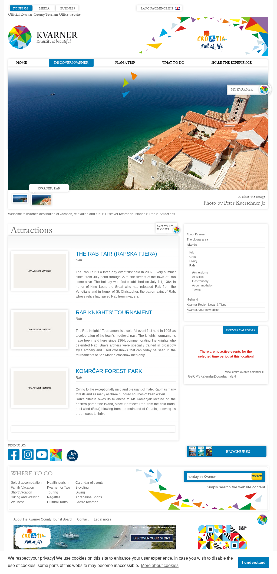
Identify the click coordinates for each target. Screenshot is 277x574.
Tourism (20, 8)
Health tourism (57, 483)
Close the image (253, 197)
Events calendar (241, 330)
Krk (191, 252)
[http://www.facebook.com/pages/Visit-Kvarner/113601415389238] (15, 451)
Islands (140, 214)
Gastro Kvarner (86, 502)
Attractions (200, 272)
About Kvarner (196, 234)
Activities (198, 276)
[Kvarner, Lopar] (21, 204)
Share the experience (231, 63)
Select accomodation (26, 483)
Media (44, 8)
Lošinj (193, 261)
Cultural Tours (57, 502)
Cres (192, 256)
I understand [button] (254, 562)
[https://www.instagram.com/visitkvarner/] (29, 451)
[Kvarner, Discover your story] (95, 548)
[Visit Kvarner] (57, 452)
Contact (82, 519)
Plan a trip (125, 63)
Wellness (17, 502)
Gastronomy (200, 281)
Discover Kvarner (71, 63)
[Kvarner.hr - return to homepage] (43, 37)
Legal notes (102, 519)
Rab (152, 214)
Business (67, 8)
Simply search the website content (236, 487)
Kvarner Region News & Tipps (206, 304)
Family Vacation (22, 487)
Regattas (53, 497)
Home (21, 63)
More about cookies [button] (160, 565)
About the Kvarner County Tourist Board (43, 519)
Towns (196, 289)
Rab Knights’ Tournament (114, 312)
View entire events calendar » (244, 371)
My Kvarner (242, 89)
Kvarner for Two (58, 487)
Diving (80, 492)
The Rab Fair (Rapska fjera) (116, 254)
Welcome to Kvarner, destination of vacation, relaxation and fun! (54, 214)
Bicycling (82, 487)
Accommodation (202, 285)
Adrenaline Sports (88, 497)
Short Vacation (21, 492)
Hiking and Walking (25, 497)
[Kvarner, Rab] (42, 202)
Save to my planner (165, 228)
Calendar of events (89, 483)
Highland (192, 299)
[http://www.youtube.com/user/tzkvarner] (43, 451)
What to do (173, 63)
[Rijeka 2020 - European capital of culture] (220, 548)
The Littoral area (197, 239)
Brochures (238, 452)
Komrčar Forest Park (109, 371)
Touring (52, 492)
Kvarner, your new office (203, 309)
